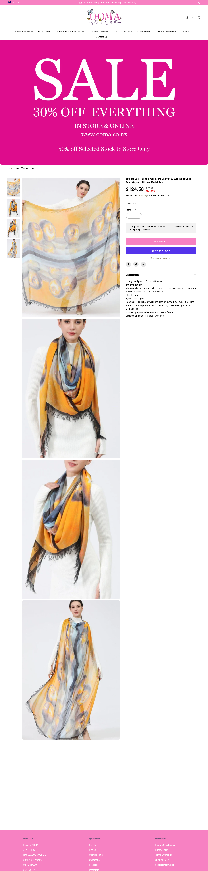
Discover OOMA (22, 31)
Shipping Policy (162, 860)
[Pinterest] (143, 264)
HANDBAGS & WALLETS (69, 31)
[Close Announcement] (198, 2)
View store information (183, 226)
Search (92, 845)
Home (9, 168)
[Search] (186, 17)
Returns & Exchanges (165, 845)
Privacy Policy (161, 850)
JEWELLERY (44, 31)
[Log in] (192, 17)
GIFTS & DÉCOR (122, 31)
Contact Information (165, 865)
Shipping (143, 195)
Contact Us (101, 37)
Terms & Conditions (164, 855)
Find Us (92, 850)
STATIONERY (144, 31)
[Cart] (198, 17)
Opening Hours (96, 855)
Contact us (94, 860)
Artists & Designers (167, 31)
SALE (186, 31)
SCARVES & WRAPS (99, 31)
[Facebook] (128, 264)
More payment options (160, 258)
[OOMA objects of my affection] (104, 17)
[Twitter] (136, 264)
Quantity (131, 210)
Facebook (93, 865)
